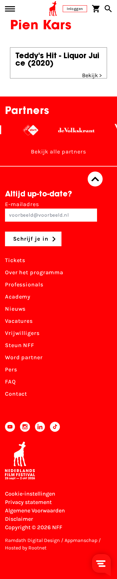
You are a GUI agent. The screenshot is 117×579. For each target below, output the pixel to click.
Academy (18, 296)
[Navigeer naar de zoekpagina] (108, 8)
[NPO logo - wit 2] (27, 130)
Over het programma (34, 272)
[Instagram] (25, 427)
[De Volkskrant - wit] (73, 130)
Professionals (24, 284)
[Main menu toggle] (10, 9)
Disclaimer (19, 518)
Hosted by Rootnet (25, 548)
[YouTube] (10, 427)
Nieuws (15, 308)
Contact (16, 393)
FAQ (10, 381)
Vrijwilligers (22, 333)
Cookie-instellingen (30, 493)
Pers (11, 369)
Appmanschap (81, 540)
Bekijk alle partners (58, 151)
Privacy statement (28, 502)
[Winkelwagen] (96, 8)
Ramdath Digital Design (32, 540)
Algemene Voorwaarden (35, 510)
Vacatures (19, 321)
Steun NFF (19, 345)
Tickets (15, 260)
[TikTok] (55, 427)
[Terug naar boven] (95, 179)
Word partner (24, 357)
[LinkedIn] (40, 427)
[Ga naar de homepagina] (53, 8)
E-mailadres (22, 204)
